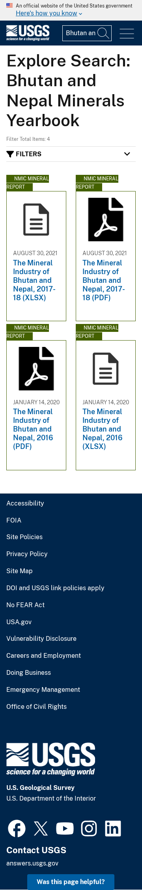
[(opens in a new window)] (16, 827)
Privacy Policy (27, 554)
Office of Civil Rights (36, 706)
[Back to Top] (113, 861)
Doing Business (28, 672)
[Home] (27, 39)
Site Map (19, 571)
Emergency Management (43, 689)
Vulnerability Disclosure (41, 638)
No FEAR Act (25, 605)
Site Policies (24, 537)
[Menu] (127, 34)
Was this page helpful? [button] (71, 882)
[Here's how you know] (71, 10)
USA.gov (19, 622)
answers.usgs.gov (32, 863)
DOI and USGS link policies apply (55, 588)
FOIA (13, 520)
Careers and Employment (43, 655)
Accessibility (25, 503)
